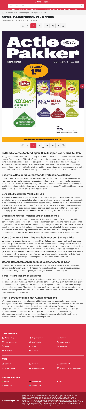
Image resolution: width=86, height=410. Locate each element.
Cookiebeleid (65, 364)
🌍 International (35, 385)
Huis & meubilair (59, 9)
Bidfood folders (11, 13)
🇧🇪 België (5, 382)
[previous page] (27, 25)
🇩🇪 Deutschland (35, 382)
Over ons (35, 364)
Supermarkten (32, 9)
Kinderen (63, 346)
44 (46, 26)
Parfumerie (73, 9)
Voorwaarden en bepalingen (70, 368)
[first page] (22, 25)
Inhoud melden (38, 368)
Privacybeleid (10, 368)
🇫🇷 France (60, 382)
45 (53, 26)
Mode (7, 346)
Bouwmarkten (65, 342)
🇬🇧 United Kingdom (9, 385)
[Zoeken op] (82, 6)
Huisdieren (9, 350)
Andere (35, 350)
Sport (34, 346)
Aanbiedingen (18, 9)
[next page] (58, 25)
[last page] (63, 25)
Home (8, 9)
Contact (8, 364)
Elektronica (45, 9)
